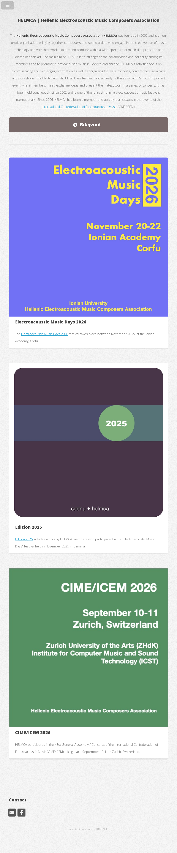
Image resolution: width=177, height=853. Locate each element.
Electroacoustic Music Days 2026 (44, 334)
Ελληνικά (90, 125)
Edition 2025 (24, 539)
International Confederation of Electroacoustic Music (79, 106)
